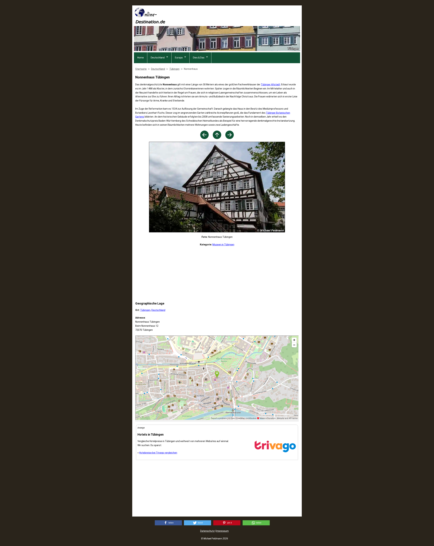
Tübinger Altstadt (270, 84)
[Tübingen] (217, 138)
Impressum (222, 531)
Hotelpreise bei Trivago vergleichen (158, 452)
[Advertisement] (238, 15)
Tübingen (145, 310)
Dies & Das (198, 57)
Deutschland (158, 57)
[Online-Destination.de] (150, 22)
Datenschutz (207, 531)
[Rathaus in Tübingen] (204, 138)
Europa (179, 57)
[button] (168, 522)
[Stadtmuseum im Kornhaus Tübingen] (229, 138)
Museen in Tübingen (223, 244)
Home (140, 57)
